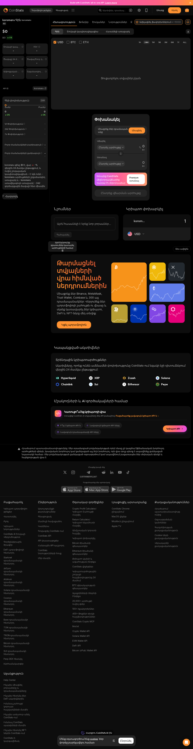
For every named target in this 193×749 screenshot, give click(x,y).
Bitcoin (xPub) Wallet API (84, 650)
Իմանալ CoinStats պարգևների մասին (15, 724)
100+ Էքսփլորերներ (83, 608)
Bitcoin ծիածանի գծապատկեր (81, 544)
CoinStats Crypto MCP (83, 621)
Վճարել (101, 141)
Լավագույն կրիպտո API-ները (105, 425)
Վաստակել (10, 516)
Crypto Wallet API (81, 631)
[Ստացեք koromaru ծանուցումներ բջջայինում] (188, 22)
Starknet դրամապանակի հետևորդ (13, 560)
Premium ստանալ (134, 179)
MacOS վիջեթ (119, 516)
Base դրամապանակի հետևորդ (16, 621)
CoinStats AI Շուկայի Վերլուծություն (14, 535)
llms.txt (75, 626)
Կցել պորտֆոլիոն (74, 324)
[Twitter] (65, 474)
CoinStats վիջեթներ (82, 566)
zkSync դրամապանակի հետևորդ (13, 571)
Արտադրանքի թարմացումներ (46, 510)
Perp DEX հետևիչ (13, 659)
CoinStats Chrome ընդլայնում (121, 510)
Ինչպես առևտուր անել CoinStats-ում (17, 716)
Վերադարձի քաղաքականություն (166, 544)
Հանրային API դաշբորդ (51, 545)
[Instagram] (73, 474)
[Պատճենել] (45, 88)
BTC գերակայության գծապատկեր (83, 587)
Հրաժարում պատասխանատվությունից (167, 511)
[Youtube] (120, 474)
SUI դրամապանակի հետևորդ (15, 652)
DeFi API (76, 645)
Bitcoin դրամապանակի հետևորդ (17, 644)
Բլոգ (6, 521)
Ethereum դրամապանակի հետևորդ (13, 611)
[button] (45, 88)
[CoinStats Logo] (14, 10)
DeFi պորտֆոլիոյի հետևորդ (14, 551)
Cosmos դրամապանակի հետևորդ (13, 601)
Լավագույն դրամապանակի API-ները (79, 432)
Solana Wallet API (81, 636)
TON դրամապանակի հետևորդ (16, 629)
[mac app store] (96, 489)
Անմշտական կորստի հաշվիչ (84, 532)
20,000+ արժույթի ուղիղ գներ (82, 602)
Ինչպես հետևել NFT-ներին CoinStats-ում (15, 731)
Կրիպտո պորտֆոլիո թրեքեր (15, 510)
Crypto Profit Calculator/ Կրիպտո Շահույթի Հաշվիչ (84, 511)
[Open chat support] (186, 742)
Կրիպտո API (173, 428)
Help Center (10, 680)
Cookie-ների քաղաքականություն (166, 536)
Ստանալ (102, 157)
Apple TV (116, 526)
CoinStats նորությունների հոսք (50, 552)
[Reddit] (103, 474)
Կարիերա (43, 526)
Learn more (111, 2)
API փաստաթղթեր (48, 540)
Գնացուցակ (45, 516)
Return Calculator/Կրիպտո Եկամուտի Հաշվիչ (83, 522)
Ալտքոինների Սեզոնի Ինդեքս (84, 594)
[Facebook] (128, 474)
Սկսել (174, 10)
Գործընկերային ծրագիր (13, 543)
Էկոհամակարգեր (14, 663)
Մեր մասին (44, 558)
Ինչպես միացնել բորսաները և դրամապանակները (15, 688)
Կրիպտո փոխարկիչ (83, 538)
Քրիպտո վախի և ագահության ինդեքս (84, 560)
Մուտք (160, 10)
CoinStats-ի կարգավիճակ (11, 739)
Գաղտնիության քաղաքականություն (166, 529)
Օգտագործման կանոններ (163, 521)
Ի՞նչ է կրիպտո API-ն (70, 425)
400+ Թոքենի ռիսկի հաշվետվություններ (83, 615)
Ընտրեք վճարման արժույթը (121, 193)
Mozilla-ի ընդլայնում (123, 521)
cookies (94, 738)
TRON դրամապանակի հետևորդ (16, 637)
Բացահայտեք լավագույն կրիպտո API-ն (136, 416)
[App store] (71, 489)
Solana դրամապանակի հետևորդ (17, 591)
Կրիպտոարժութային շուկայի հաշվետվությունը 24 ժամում (84, 576)
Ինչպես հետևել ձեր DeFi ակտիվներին (15, 697)
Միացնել (137, 130)
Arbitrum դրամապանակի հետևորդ (13, 582)
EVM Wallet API (79, 640)
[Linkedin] (112, 474)
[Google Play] (121, 489)
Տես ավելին (181, 249)
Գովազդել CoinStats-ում (51, 531)
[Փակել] (188, 3)
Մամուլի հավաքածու (50, 521)
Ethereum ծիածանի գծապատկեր (82, 552)
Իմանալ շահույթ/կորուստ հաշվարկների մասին (16, 706)
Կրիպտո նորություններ (12, 527)
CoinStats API (44, 535)
